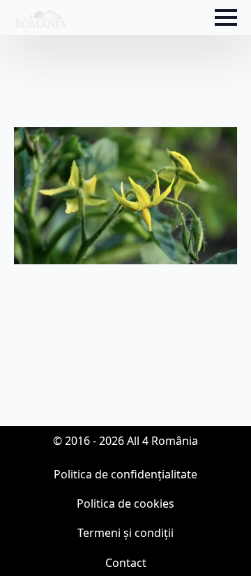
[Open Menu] (226, 17)
